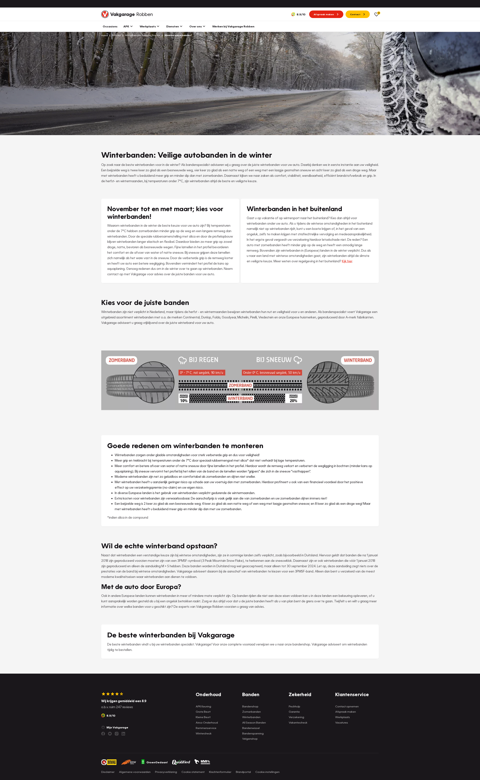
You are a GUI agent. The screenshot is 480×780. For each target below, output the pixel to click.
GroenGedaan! (157, 762)
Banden (116, 35)
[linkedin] (123, 734)
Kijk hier (347, 261)
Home (104, 35)
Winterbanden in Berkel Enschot (142, 35)
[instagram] (116, 734)
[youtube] (110, 734)
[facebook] (103, 734)
